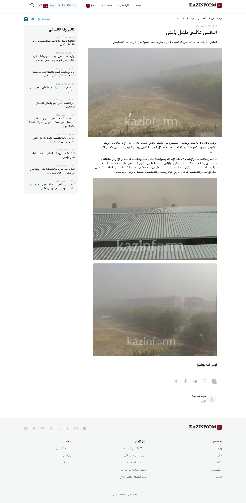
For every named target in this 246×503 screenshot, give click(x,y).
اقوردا (211, 19)
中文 (52, 6)
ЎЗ (40, 6)
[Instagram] (214, 382)
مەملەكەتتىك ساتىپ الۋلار (133, 477)
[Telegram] (195, 382)
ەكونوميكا (217, 470)
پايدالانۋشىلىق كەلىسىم (134, 449)
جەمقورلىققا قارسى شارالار (133, 470)
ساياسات (217, 456)
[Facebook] (185, 382)
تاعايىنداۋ (202, 19)
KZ (74, 6)
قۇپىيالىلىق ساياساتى (135, 456)
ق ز (46, 6)
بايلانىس (66, 456)
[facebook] (67, 428)
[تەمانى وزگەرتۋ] (86, 6)
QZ (69, 6)
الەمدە (219, 477)
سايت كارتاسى (63, 449)
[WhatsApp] (204, 382)
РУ (63, 6)
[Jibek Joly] (43, 19)
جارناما (67, 463)
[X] (176, 382)
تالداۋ (93, 6)
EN (58, 6)
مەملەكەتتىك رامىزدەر (135, 463)
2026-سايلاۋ (182, 19)
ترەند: (219, 19)
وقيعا (192, 19)
